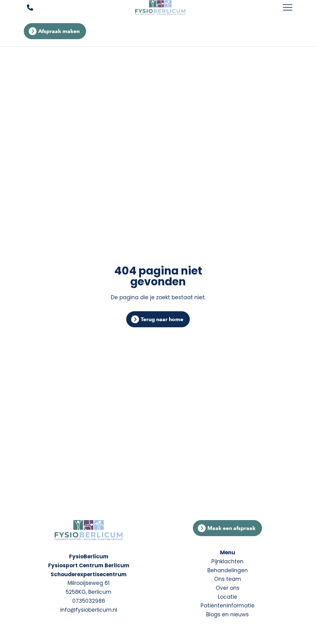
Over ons (227, 588)
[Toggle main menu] (287, 7)
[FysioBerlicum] (160, 7)
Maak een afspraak (231, 528)
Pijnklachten (227, 561)
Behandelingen (227, 570)
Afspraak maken (59, 31)
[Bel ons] (26, 8)
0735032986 (88, 601)
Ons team (227, 579)
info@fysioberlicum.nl (88, 610)
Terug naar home (162, 319)
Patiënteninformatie (228, 605)
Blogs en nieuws (227, 614)
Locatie (227, 597)
